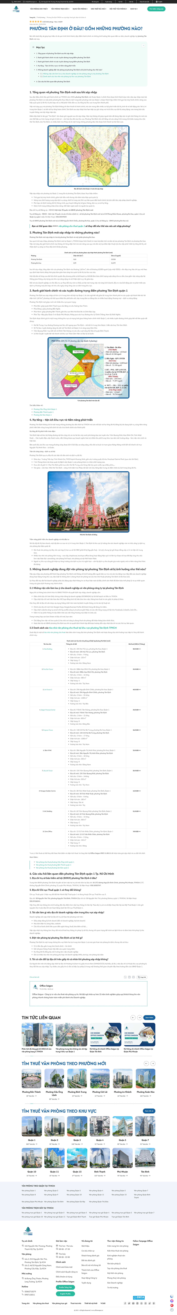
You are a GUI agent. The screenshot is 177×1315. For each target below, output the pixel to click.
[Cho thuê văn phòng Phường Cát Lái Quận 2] (81, 1083)
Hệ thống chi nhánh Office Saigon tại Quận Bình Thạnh (144, 1050)
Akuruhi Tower (48, 771)
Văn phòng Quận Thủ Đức (98, 1201)
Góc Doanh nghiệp (115, 1282)
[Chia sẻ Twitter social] (125, 977)
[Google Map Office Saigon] (153, 1303)
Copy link (143, 977)
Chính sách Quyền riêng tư (67, 1271)
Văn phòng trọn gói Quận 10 (32, 1216)
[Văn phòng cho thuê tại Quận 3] (77, 1130)
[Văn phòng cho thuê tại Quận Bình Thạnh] (100, 1162)
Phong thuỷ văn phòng (116, 1278)
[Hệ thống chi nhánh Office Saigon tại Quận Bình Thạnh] (145, 1034)
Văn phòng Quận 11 (96, 1194)
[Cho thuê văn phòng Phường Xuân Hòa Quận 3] (126, 1083)
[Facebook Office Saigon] (125, 1303)
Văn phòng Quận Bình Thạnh (142, 1196)
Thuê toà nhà (75, 1303)
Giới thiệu (85, 1246)
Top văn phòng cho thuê (117, 1268)
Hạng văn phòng (80, 9)
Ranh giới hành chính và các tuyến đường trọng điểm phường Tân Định (64, 57)
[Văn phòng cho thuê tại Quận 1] (32, 1130)
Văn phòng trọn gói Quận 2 (54, 1212)
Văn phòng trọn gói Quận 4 (99, 1212)
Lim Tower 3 (48, 689)
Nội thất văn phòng (118, 9)
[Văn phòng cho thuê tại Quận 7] (145, 1130)
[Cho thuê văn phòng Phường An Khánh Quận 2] (104, 1083)
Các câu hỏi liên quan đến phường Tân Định (54, 81)
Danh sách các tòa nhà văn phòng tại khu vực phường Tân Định (67, 76)
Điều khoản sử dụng (64, 1276)
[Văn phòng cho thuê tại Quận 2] (54, 1130)
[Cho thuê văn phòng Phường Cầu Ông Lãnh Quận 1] (35, 1084)
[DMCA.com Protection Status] (139, 1298)
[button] (133, 1017)
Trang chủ (26, 1303)
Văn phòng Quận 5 (119, 1190)
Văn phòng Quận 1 (29, 1190)
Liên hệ (131, 2)
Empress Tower (48, 730)
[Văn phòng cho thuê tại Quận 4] (100, 1130)
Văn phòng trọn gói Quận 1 (32, 1212)
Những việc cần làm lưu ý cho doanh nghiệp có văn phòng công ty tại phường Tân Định (76, 73)
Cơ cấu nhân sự (88, 1250)
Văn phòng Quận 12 (119, 1194)
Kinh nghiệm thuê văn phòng (116, 1257)
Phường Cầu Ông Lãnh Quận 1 (45, 409)
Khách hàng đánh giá (90, 1255)
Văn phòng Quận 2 (51, 1190)
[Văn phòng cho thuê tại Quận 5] (122, 1130)
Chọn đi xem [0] (144, 2)
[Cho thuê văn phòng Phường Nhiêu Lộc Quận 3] (149, 1083)
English (160, 2)
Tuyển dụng (108, 2)
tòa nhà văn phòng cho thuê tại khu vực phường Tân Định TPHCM (83, 628)
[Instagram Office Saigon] (145, 1303)
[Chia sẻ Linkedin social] (129, 977)
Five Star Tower (48, 669)
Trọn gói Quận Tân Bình (120, 1216)
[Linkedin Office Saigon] (137, 1303)
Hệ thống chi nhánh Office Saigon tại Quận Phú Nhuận (110, 1050)
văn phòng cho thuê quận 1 (71, 226)
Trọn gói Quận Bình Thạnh (76, 1216)
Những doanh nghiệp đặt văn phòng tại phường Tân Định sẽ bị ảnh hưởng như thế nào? (70, 70)
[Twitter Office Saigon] (129, 1303)
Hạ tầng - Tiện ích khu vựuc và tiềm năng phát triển (57, 65)
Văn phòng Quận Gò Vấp (76, 1201)
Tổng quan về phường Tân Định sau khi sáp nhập (55, 53)
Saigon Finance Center (48, 710)
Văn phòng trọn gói (60, 9)
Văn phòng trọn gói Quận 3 (77, 1212)
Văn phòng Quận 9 (51, 1194)
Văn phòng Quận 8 (29, 1194)
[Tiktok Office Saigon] (149, 1303)
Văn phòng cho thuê (39, 9)
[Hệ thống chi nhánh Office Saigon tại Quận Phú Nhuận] (111, 1034)
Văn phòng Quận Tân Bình (54, 1201)
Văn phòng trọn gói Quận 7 (144, 1212)
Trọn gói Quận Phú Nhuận (98, 1216)
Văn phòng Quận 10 (74, 1194)
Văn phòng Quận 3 (74, 1190)
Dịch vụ (134, 9)
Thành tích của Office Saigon (90, 1272)
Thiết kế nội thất (90, 1303)
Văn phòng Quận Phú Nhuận (32, 1201)
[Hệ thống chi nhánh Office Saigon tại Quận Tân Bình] (77, 1034)
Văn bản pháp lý (114, 1263)
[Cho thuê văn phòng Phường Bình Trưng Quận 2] (58, 1083)
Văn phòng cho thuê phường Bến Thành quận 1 (53, 865)
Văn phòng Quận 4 (96, 1190)
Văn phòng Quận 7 (141, 1190)
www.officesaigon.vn (97, 1310)
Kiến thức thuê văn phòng (117, 1250)
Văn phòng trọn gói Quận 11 (54, 1216)
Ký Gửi (120, 2)
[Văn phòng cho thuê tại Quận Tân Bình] (145, 1162)
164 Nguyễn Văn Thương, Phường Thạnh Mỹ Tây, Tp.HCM (57, 2)
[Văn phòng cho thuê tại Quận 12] (77, 1162)
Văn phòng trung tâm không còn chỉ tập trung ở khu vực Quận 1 (43, 1050)
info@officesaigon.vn (31, 2)
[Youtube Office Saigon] (133, 1303)
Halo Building (48, 649)
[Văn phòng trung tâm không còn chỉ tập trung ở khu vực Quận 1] (43, 1034)
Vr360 (103, 1303)
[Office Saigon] (42, 987)
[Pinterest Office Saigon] (141, 1303)
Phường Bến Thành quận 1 (43, 412)
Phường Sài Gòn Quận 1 (43, 415)
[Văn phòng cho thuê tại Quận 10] (32, 1162)
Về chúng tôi (95, 2)
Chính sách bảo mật (64, 1267)
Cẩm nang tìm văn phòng (117, 1246)
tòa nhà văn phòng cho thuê (54, 632)
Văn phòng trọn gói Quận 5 (122, 1212)
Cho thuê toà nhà (98, 9)
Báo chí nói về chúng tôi (91, 1265)
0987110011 (17, 2)
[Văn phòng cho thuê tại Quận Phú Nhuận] (122, 1162)
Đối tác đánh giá (88, 1260)
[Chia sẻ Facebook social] (133, 977)
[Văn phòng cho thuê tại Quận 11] (54, 1162)
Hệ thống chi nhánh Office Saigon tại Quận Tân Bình (76, 1050)
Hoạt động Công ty (89, 1278)
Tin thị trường (112, 1287)
